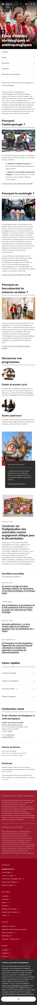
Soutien (8, 885)
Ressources (9, 882)
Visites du (8, 926)
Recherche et (10, 912)
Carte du (8, 932)
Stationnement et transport (14, 929)
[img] (7, 3)
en (21, 3)
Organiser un (10, 939)
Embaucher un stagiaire (12, 879)
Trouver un (8, 875)
